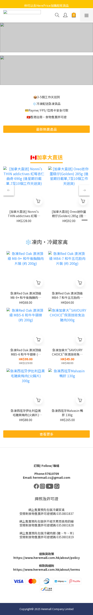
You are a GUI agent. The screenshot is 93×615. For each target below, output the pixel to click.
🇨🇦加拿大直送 (46, 157)
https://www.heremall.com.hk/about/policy (46, 557)
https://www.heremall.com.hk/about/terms (46, 569)
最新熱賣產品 (46, 129)
